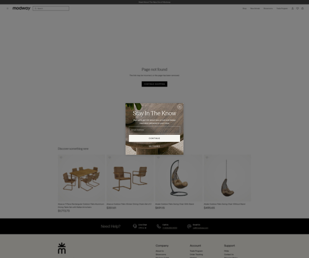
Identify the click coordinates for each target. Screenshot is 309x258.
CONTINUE (154, 138)
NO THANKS (154, 146)
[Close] (180, 107)
